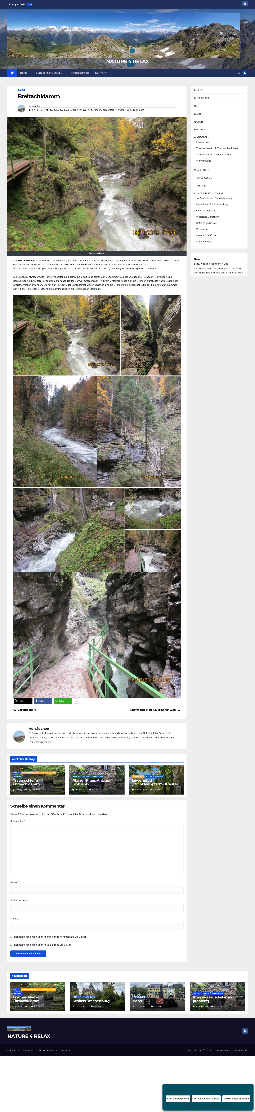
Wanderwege (203, 160)
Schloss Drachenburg (91, 1001)
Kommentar (17, 821)
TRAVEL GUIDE (97, 776)
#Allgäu (54, 109)
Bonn (137, 1001)
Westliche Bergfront (207, 216)
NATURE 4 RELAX (127, 61)
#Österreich (124, 109)
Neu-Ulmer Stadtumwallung (212, 204)
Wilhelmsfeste (204, 241)
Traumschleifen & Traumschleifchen (38, 773)
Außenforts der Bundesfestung (214, 198)
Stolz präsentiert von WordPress (22, 1050)
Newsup (50, 1050)
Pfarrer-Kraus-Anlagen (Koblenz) (92, 782)
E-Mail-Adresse (20, 900)
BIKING (198, 90)
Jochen (37, 106)
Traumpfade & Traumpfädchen (214, 154)
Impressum (226, 1106)
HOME (24, 73)
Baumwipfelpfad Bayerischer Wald (153, 710)
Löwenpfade (138, 776)
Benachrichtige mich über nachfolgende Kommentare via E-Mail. (50, 936)
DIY (196, 106)
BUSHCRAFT (202, 98)
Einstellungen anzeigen (236, 1098)
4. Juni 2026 (22, 1006)
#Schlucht (138, 109)
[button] (239, 72)
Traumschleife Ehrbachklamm (26, 782)
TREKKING (200, 185)
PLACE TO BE (202, 169)
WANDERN (18, 776)
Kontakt (101, 73)
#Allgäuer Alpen (69, 109)
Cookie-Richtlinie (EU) (197, 1050)
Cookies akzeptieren (178, 1098)
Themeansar (64, 1050)
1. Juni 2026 (82, 1006)
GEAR (197, 113)
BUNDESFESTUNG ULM (49, 73)
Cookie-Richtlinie (192, 1106)
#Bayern (84, 109)
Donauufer (202, 229)
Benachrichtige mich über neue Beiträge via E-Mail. (42, 944)
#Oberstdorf (109, 109)
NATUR (21, 90)
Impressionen (80, 73)
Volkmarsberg (27, 710)
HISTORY (76, 776)
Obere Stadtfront (206, 210)
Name (14, 882)
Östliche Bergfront (206, 222)
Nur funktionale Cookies (206, 1098)
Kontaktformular (240, 1050)
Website (14, 918)
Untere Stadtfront (206, 235)
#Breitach (95, 109)
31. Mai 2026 (202, 1006)
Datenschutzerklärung (210, 1106)
